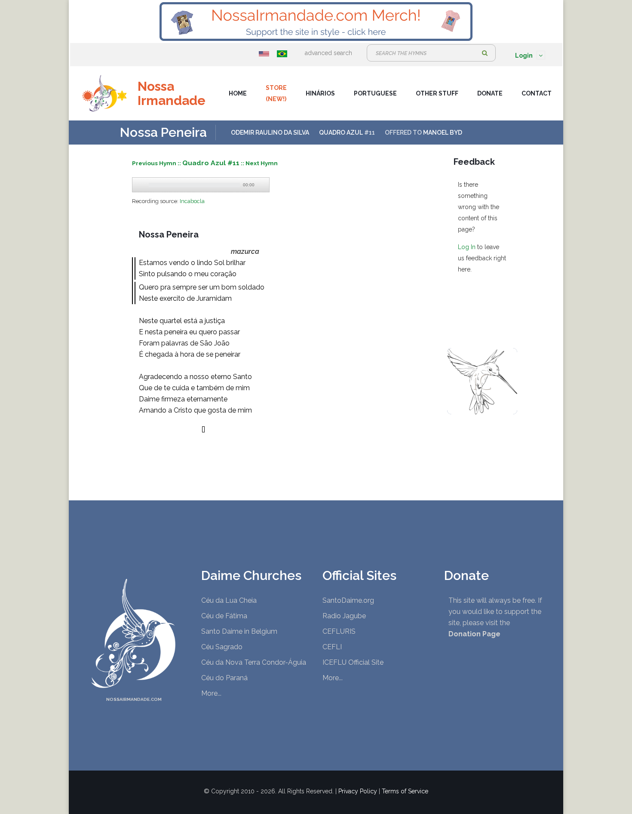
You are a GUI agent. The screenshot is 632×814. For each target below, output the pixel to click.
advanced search (328, 52)
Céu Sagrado (221, 647)
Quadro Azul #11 (210, 163)
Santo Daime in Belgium (239, 631)
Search (485, 53)
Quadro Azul (341, 132)
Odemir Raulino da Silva (270, 132)
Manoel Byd (442, 132)
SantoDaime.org (348, 600)
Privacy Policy (357, 791)
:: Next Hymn (259, 163)
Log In (467, 247)
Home (238, 93)
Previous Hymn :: (157, 163)
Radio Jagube (344, 616)
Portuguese (375, 93)
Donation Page (474, 634)
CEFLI (332, 647)
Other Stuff (437, 93)
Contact (537, 93)
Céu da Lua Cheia (229, 600)
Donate (490, 93)
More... (211, 693)
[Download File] (262, 185)
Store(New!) (276, 93)
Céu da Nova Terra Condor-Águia (253, 662)
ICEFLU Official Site (352, 662)
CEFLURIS (339, 631)
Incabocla (192, 201)
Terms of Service (405, 791)
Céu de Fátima (224, 616)
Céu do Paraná (224, 678)
